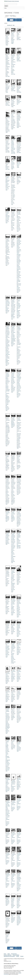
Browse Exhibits (16, 955)
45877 (8, 917)
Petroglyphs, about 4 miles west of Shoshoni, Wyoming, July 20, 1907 (13, 806)
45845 (19, 690)
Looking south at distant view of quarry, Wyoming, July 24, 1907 (13, 903)
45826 (8, 238)
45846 (8, 708)
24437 (13, 32)
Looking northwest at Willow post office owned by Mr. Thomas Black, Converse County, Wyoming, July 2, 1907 (7, 578)
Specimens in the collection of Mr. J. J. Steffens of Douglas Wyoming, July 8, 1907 (19, 649)
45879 (19, 915)
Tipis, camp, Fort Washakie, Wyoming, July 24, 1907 (13, 919)
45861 (13, 832)
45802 (8, 599)
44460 (13, 99)
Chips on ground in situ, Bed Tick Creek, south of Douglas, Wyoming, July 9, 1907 (13, 714)
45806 (13, 624)
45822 (13, 176)
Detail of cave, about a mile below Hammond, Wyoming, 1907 (13, 745)
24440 (8, 83)
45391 (19, 162)
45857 (8, 801)
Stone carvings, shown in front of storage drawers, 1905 (12, 165)
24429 (8, 163)
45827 (13, 238)
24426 (13, 139)
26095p (13, 113)
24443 (19, 86)
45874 (8, 672)
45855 (8, 778)
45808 (8, 643)
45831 (13, 897)
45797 (8, 569)
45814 (8, 372)
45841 (8, 533)
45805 (8, 624)
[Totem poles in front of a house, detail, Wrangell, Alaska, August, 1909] (13, 38)
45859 (19, 798)
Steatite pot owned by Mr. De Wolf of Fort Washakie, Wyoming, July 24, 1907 (8, 923)
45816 (19, 372)
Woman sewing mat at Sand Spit (19, 102)
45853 (13, 740)
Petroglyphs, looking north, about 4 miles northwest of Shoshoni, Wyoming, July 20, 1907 (13, 860)
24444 (8, 101)
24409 (8, 54)
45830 (19, 238)
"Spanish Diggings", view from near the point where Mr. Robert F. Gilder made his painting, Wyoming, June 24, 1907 (13, 464)
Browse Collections (7, 955)
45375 (13, 160)
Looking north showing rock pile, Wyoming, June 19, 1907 (13, 243)
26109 (19, 114)
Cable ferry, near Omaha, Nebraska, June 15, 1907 (19, 180)
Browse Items (14, 953)
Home (5, 953)
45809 (13, 299)
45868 (19, 873)
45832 (19, 897)
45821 (8, 176)
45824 (8, 211)
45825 (13, 211)
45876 (13, 690)
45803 (13, 599)
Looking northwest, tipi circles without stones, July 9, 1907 (19, 695)
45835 (19, 478)
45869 (13, 643)
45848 (19, 708)
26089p (8, 117)
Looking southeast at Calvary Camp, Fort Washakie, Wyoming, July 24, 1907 (19, 920)
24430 (19, 54)
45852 (8, 740)
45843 (8, 326)
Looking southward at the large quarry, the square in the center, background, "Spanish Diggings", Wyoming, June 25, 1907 (19, 519)
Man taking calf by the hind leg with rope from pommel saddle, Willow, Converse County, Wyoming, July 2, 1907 (13, 607)
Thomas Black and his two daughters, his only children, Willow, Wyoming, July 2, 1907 (19, 579)
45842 (13, 533)
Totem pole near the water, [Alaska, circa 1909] (19, 90)
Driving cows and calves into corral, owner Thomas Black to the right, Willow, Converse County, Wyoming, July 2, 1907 (19, 608)
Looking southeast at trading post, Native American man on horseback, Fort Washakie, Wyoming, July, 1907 (19, 541)
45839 (19, 417)
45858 (13, 801)
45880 (8, 934)
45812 (8, 455)
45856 (13, 780)
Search (6, 5)
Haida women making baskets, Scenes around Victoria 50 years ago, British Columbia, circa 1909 (13, 147)
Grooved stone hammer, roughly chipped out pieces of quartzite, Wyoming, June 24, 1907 (19, 462)
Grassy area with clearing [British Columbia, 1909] (13, 103)
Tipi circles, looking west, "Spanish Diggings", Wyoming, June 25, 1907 (8, 517)
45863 (8, 853)
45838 (13, 417)
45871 (19, 670)
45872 (19, 778)
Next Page (19, 19)
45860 (8, 832)
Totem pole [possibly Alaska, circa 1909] (13, 88)
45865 (19, 853)
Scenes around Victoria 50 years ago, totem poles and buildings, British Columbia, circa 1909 (8, 146)
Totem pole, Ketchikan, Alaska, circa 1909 (7, 167)
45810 (8, 299)
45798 (13, 569)
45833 (8, 478)
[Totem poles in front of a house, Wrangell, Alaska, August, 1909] (7, 40)
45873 (19, 643)
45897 (19, 533)
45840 (19, 511)
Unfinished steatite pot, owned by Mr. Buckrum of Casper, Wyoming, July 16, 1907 (13, 786)
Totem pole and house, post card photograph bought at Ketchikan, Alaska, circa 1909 (19, 148)
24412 (13, 54)
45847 (13, 708)
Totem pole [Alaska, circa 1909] (8, 104)
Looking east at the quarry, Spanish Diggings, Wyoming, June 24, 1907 (13, 423)
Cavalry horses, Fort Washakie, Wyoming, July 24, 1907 (7, 939)
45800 (19, 572)
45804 (19, 599)
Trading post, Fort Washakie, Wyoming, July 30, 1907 (7, 902)
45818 (13, 455)
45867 (13, 873)
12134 (19, 99)
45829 (19, 211)
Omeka (9, 961)
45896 (8, 897)
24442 (13, 85)
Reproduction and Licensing (9, 956)
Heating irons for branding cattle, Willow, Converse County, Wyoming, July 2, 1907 (18, 631)
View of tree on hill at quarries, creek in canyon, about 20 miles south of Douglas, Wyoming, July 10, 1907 (19, 716)
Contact (21, 956)
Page (9, 20)
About (9, 953)
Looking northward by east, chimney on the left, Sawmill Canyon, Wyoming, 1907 (7, 539)
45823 (19, 176)
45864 (13, 852)
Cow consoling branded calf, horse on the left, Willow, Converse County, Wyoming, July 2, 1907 (7, 651)
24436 (8, 35)
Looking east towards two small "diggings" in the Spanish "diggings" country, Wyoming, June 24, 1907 (7, 463)
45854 (19, 742)
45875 (8, 690)
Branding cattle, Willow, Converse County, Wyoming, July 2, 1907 (13, 629)
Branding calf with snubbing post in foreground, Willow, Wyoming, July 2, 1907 (8, 630)
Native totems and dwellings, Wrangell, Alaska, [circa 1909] (8, 88)
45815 (13, 372)
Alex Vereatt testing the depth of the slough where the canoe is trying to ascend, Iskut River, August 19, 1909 (8, 125)
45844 (13, 326)
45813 (19, 326)
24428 (19, 142)
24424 (8, 139)
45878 (13, 914)
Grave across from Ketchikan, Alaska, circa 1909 (19, 36)
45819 (19, 455)
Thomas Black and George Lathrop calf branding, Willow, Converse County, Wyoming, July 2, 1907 (7, 607)
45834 (13, 478)
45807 (19, 624)
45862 (19, 832)
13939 (19, 32)
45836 (8, 511)
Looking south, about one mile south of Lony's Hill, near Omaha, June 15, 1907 (7, 217)
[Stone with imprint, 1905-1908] (19, 165)
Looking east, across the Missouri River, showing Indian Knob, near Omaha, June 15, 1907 (8, 183)
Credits (17, 956)
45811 (19, 299)
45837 (13, 511)
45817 (8, 417)
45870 (13, 670)
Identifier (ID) (9, 25)
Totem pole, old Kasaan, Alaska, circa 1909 (19, 58)
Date (13, 25)
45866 (8, 873)
